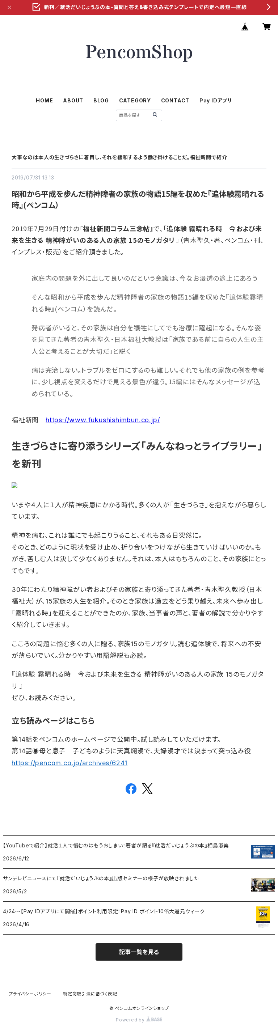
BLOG (101, 100)
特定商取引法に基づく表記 (90, 993)
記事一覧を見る (139, 952)
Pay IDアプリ (215, 100)
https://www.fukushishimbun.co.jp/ (103, 420)
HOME (44, 100)
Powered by (131, 1020)
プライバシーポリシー (30, 993)
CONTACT (175, 100)
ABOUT (73, 100)
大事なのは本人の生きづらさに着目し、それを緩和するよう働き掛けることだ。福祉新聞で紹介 (119, 157)
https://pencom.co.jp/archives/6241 (69, 763)
